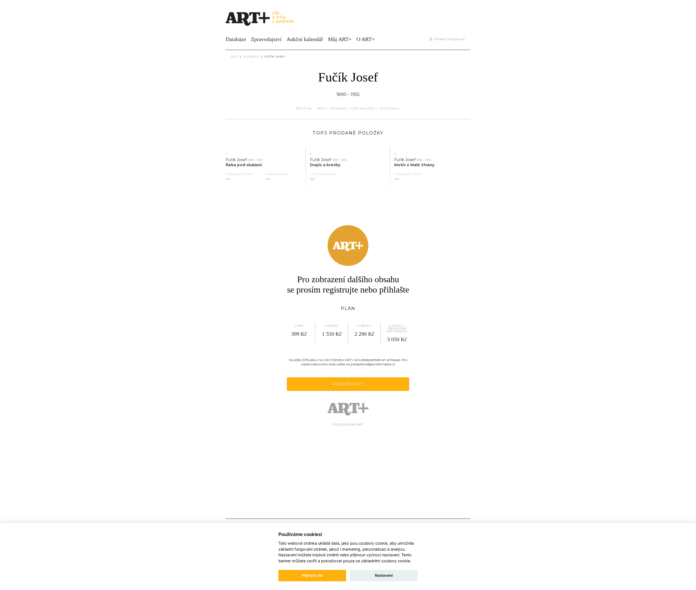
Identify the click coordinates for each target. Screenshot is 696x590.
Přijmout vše (312, 575)
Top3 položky (363, 108)
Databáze (236, 39)
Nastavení (384, 575)
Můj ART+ (340, 39)
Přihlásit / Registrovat (448, 39)
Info (321, 108)
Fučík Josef (275, 56)
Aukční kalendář (305, 39)
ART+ (235, 56)
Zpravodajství (266, 39)
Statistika (388, 108)
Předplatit (348, 384)
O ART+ (365, 39)
